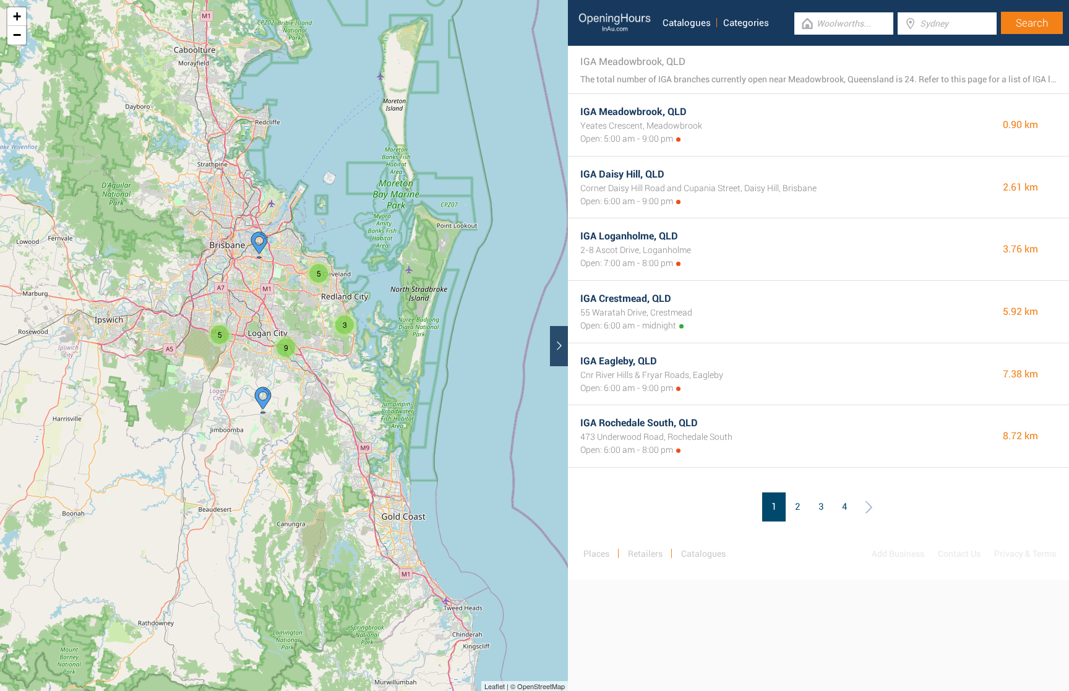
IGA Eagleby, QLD (618, 361)
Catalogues (687, 22)
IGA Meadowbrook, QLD (633, 112)
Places (596, 554)
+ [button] (17, 16)
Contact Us (959, 554)
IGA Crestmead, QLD (625, 298)
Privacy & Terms (1025, 554)
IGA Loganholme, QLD (629, 236)
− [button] (17, 35)
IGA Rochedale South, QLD (639, 423)
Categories (746, 22)
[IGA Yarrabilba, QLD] (263, 400)
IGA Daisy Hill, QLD (622, 174)
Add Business (898, 554)
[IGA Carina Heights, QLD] (259, 245)
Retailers (645, 554)
